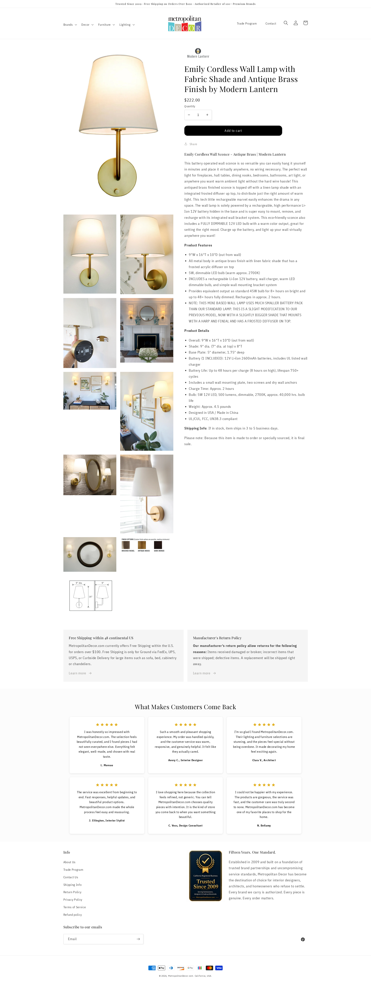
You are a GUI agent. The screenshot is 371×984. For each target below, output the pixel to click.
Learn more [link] (77, 673)
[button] (70, 24)
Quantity (189, 106)
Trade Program (247, 23)
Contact (270, 23)
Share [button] (193, 144)
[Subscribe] (138, 939)
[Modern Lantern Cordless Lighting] (246, 53)
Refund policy (72, 914)
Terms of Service (74, 907)
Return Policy (72, 892)
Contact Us (70, 877)
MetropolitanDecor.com (180, 975)
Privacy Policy (73, 899)
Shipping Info (72, 885)
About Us (69, 862)
